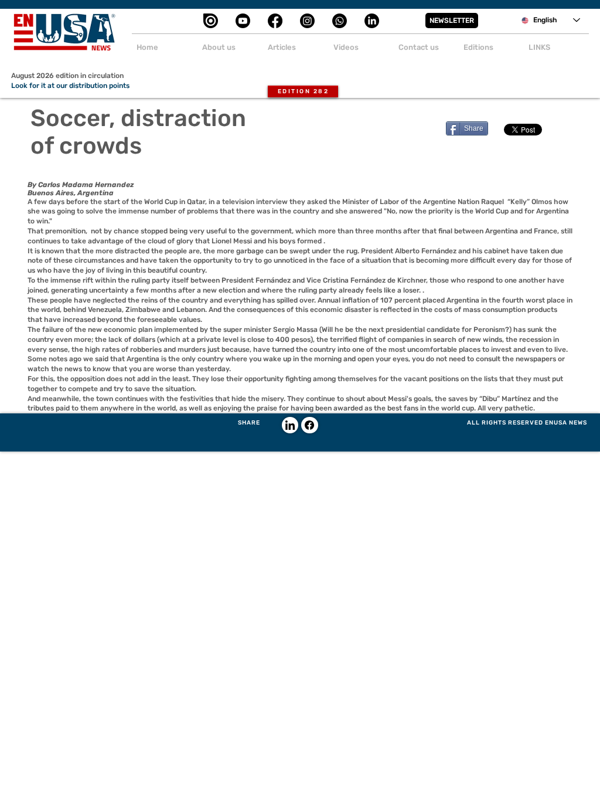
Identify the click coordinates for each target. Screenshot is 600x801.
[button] (451, 20)
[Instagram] (307, 20)
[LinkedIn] (371, 20)
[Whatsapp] (339, 20)
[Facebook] (275, 20)
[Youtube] (243, 20)
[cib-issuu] (210, 20)
